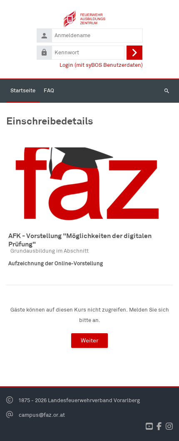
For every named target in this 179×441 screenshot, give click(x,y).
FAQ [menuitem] (49, 90)
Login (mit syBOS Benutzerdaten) (101, 64)
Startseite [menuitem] (22, 90)
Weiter (89, 340)
